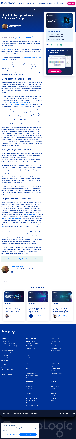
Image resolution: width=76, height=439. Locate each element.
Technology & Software (57, 348)
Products (3, 338)
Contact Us (54, 398)
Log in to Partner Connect (57, 366)
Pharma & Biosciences (56, 346)
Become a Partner (55, 368)
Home (3, 9)
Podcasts (28, 366)
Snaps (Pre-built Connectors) (8, 343)
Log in (52, 400)
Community (32, 393)
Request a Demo (30, 384)
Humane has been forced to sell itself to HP (20, 104)
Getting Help (29, 381)
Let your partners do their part (56, 39)
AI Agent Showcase (31, 378)
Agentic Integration (31, 346)
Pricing (3, 348)
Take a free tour (54, 71)
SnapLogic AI (4, 357)
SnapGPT (3, 365)
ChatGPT (19, 37)
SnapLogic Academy (31, 400)
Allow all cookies (27, 434)
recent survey (7, 49)
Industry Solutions (55, 338)
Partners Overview (55, 363)
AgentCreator (4, 360)
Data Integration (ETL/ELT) (8, 353)
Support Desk (32, 388)
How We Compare (55, 386)
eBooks (28, 368)
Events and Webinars (31, 373)
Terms (35, 413)
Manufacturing (54, 343)
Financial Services (55, 341)
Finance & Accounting (32, 353)
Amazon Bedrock (30, 214)
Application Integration (7, 350)
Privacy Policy (29, 413)
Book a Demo (71, 3)
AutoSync (3, 372)
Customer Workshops (31, 398)
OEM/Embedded (30, 341)
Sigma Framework (31, 395)
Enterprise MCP (5, 362)
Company (53, 381)
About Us (53, 384)
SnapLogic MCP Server (7, 369)
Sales (27, 355)
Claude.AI (29, 37)
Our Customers (55, 391)
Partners (53, 361)
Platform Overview (6, 341)
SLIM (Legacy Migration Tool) (9, 346)
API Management (6, 355)
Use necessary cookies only (11, 434)
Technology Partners (56, 373)
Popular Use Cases (31, 338)
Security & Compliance (7, 374)
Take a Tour (29, 386)
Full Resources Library (32, 375)
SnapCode (4, 367)
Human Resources (31, 348)
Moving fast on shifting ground (56, 34)
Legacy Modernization (32, 343)
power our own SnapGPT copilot (12, 218)
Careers (53, 388)
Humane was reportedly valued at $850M (16, 102)
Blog (8, 9)
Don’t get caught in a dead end (56, 36)
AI (9, 281)
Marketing (28, 357)
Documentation (33, 391)
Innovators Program (56, 395)
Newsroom (53, 393)
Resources (29, 361)
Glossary (28, 403)
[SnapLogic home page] (8, 331)
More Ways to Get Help (32, 405)
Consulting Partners (56, 371)
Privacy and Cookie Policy (31, 428)
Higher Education (55, 350)
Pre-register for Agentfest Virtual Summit (22, 259)
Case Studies (29, 371)
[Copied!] (61, 45)
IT (26, 350)
